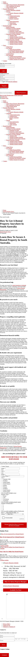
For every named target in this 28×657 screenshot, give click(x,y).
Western (5, 487)
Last (2, 471)
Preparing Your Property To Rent (17, 58)
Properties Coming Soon (15, 31)
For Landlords (9, 55)
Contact (5, 60)
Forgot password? (18, 95)
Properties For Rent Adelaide (13, 28)
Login (3, 71)
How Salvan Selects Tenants (16, 52)
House (4, 496)
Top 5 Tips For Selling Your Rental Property (11, 551)
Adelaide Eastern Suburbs (15, 41)
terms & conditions (12, 81)
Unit (4, 497)
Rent (3, 512)
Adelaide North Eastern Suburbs (17, 38)
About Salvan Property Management (15, 4)
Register (4, 86)
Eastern (5, 485)
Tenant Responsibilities (15, 49)
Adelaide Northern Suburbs (16, 37)
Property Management (8, 9)
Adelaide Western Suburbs (15, 44)
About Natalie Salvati (11, 7)
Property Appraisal (14, 18)
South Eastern (6, 491)
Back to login (3, 95)
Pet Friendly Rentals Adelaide (16, 51)
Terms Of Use (6, 625)
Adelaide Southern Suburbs (16, 42)
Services (8, 11)
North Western (6, 484)
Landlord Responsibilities (15, 56)
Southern (5, 488)
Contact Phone (5, 476)
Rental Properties (7, 25)
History (3, 514)
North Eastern (6, 482)
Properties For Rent (14, 30)
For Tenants (9, 48)
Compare (4, 655)
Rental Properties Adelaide (12, 39)
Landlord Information (14, 16)
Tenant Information (14, 21)
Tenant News (12, 23)
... (7, 544)
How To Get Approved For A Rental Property (12, 537)
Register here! (10, 95)
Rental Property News (8, 211)
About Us (5, 3)
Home (4, 2)
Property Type (5, 494)
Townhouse (6, 499)
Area (3, 477)
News (4, 45)
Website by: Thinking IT (9, 626)
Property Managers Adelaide (13, 10)
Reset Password (21, 92)
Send (3, 644)
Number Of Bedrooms (7, 503)
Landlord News (13, 17)
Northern (5, 480)
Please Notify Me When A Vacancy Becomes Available (14, 525)
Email (3, 474)
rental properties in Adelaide (19, 285)
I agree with (9, 81)
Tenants (8, 20)
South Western (6, 490)
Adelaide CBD (13, 35)
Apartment (5, 500)
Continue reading (4, 545)
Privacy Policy (6, 624)
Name (3, 468)
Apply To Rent (13, 24)
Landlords (8, 14)
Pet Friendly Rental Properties (16, 32)
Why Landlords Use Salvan (13, 6)
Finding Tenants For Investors (16, 59)
